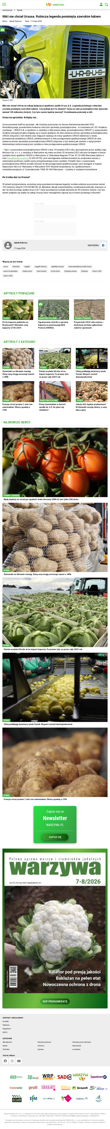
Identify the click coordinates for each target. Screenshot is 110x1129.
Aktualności (7, 1042)
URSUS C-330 (96, 271)
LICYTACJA (84, 271)
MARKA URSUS (27, 271)
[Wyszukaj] (106, 4)
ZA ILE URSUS (55, 271)
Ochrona (41, 1046)
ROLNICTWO (16, 267)
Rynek (19, 10)
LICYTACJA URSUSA (70, 271)
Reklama (6, 1025)
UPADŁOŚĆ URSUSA (57, 267)
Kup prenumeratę (55, 1001)
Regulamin (7, 1029)
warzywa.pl (7, 10)
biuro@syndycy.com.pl (17, 158)
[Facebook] (103, 245)
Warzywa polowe (44, 1042)
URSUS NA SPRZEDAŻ (10, 271)
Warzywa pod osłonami (81, 1042)
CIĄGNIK (27, 267)
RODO (5, 1032)
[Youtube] (18, 1061)
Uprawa (41, 1049)
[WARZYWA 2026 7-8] (55, 923)
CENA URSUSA (41, 271)
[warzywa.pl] (55, 4)
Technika (6, 1049)
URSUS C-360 (7, 276)
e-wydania (76, 1049)
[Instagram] (12, 1061)
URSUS (5, 267)
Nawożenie (76, 1046)
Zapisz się (55, 837)
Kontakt (6, 1021)
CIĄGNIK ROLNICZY (41, 267)
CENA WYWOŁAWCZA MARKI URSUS (79, 267)
